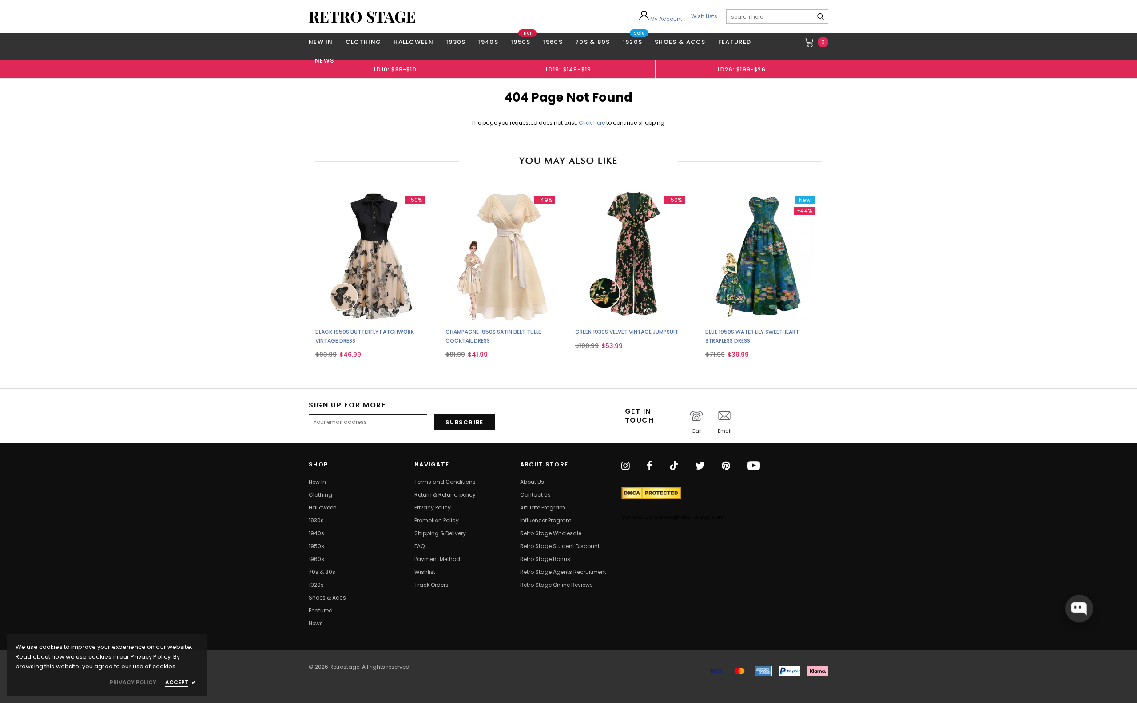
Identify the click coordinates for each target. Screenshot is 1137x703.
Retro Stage (362, 16)
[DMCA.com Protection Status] (651, 493)
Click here (592, 122)
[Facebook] (649, 466)
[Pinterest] (726, 466)
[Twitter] (700, 466)
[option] (395, 69)
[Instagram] (625, 466)
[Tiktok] (673, 466)
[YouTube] (753, 466)
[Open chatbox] (1079, 608)
